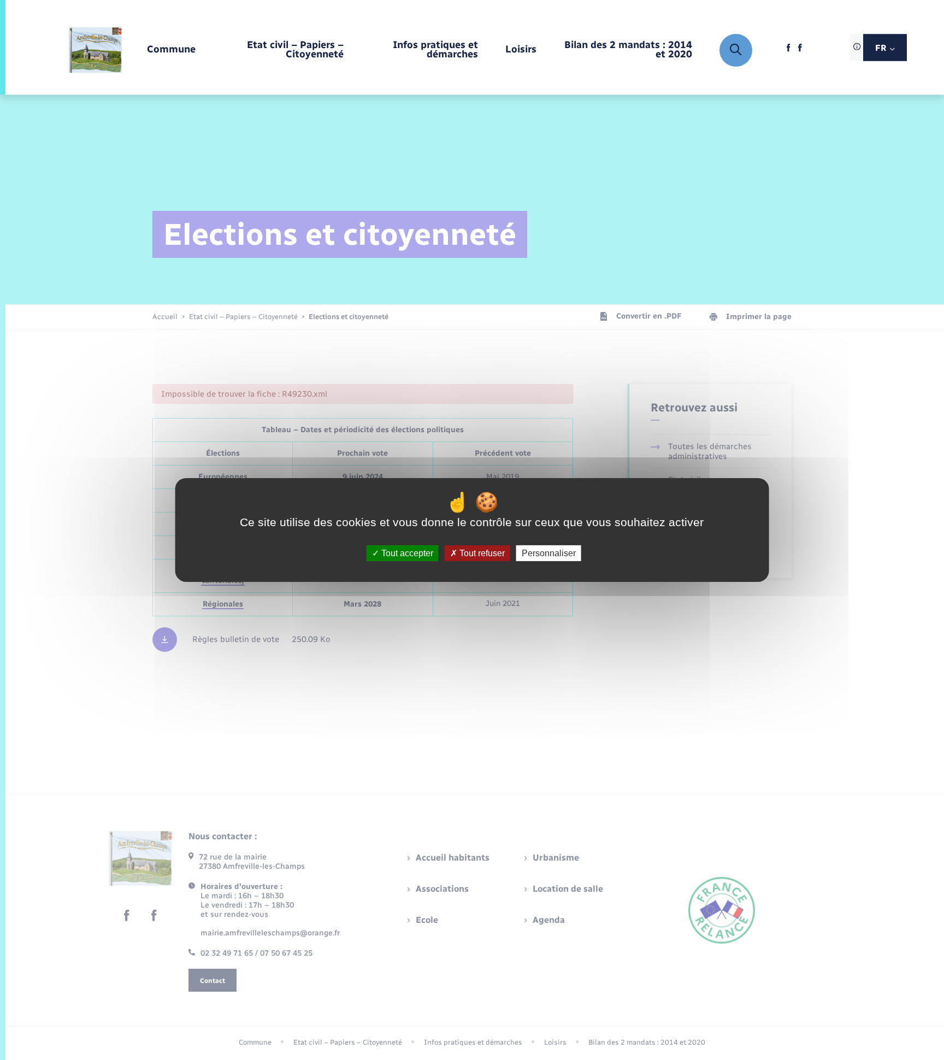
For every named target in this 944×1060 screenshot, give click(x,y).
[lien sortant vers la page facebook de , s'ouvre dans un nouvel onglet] (788, 50)
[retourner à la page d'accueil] (95, 50)
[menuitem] (171, 50)
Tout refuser (481, 553)
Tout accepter (406, 553)
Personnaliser (549, 553)
